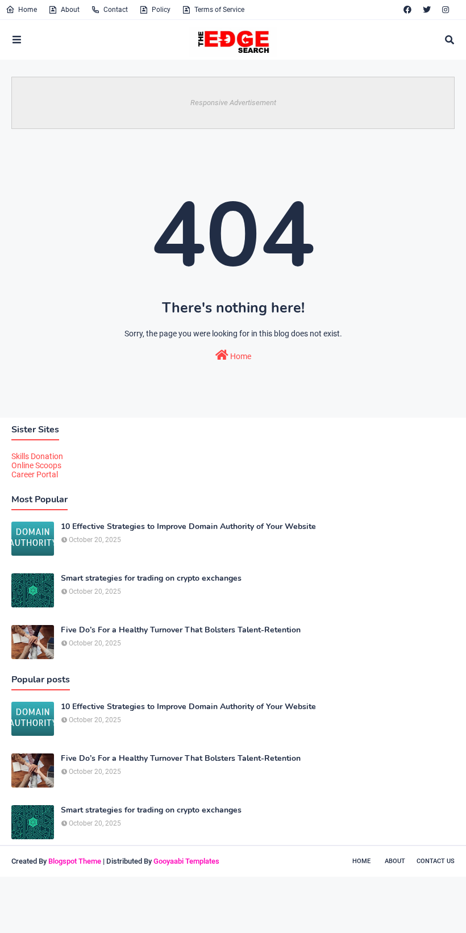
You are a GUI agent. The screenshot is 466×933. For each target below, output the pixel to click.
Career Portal (34, 474)
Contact (115, 10)
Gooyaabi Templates (186, 861)
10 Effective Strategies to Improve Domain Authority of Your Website (188, 527)
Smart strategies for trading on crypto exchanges (151, 578)
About (70, 10)
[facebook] (407, 9)
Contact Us (436, 861)
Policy (161, 10)
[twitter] (427, 9)
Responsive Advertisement (233, 102)
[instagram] (445, 9)
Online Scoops (36, 465)
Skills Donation (37, 456)
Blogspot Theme (74, 861)
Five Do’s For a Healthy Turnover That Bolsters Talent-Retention (181, 630)
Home (27, 10)
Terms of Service (219, 10)
